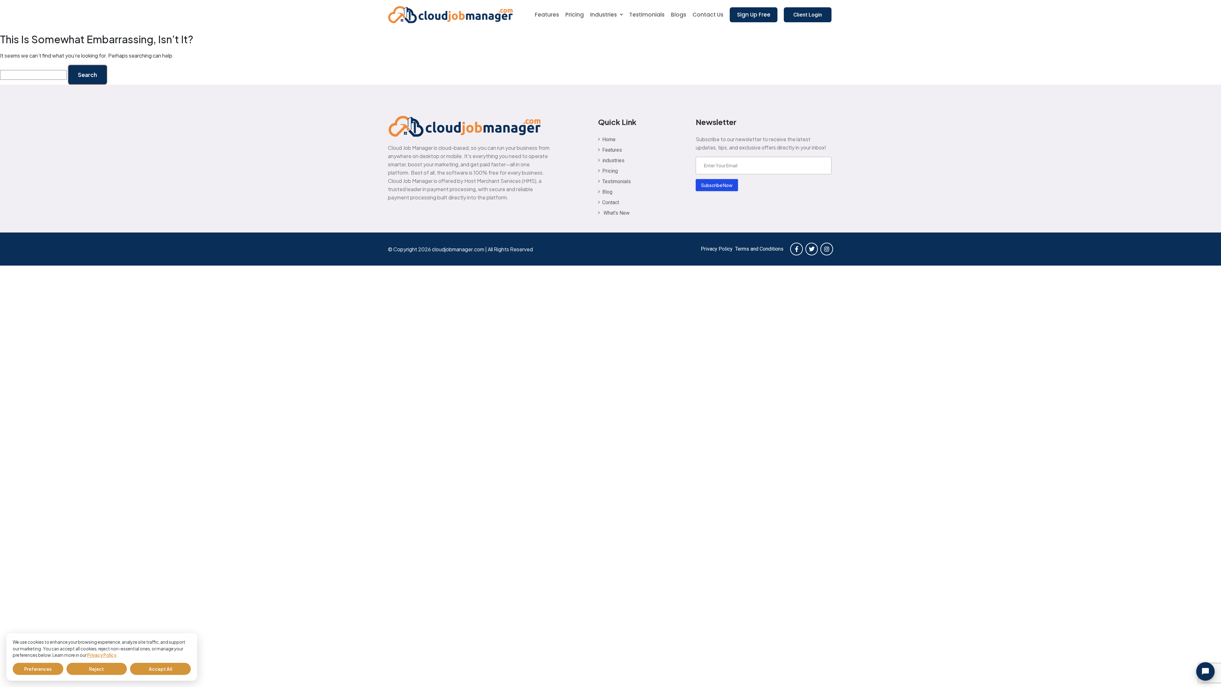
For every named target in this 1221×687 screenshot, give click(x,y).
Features (547, 14)
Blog (607, 192)
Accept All (160, 669)
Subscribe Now (717, 185)
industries (603, 14)
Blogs (678, 14)
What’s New (616, 213)
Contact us (708, 14)
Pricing (574, 14)
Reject (96, 669)
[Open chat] (1205, 671)
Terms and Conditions (759, 249)
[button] (606, 14)
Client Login (807, 14)
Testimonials (647, 14)
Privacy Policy (101, 655)
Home (609, 139)
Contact (610, 202)
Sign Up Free (753, 14)
